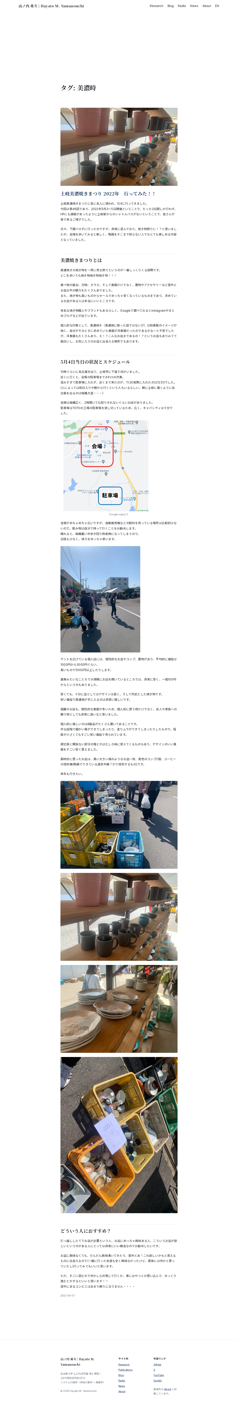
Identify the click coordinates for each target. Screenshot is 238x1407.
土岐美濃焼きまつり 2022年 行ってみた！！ (108, 193)
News (121, 1386)
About (121, 1391)
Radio (121, 1380)
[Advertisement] (119, 47)
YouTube (158, 1375)
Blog (121, 1375)
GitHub (157, 1364)
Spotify (157, 1380)
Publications (125, 1369)
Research (124, 1364)
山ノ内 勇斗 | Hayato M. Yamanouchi (51, 5)
